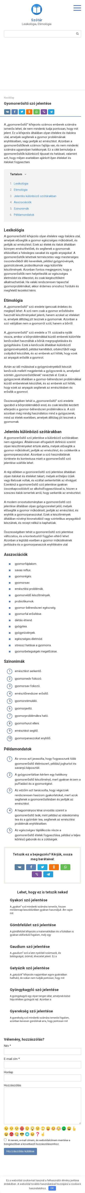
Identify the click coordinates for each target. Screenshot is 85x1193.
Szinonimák (21, 208)
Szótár (36, 20)
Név (7, 1046)
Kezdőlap (9, 97)
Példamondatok (24, 215)
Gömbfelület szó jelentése (33, 925)
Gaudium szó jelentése (30, 946)
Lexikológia (21, 183)
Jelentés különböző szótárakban (35, 196)
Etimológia (20, 190)
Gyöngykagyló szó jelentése (34, 989)
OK (52, 1188)
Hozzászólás (12, 1085)
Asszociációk (22, 202)
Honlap (8, 1072)
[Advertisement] (42, 66)
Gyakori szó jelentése (28, 900)
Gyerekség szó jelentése (31, 1011)
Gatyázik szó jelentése (29, 968)
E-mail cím (12, 1059)
